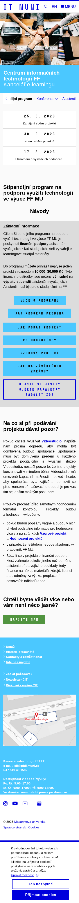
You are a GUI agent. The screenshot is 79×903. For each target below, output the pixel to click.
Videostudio (51, 441)
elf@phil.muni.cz (26, 765)
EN (54, 7)
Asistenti (69, 99)
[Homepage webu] (21, 7)
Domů (10, 646)
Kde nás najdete (18, 662)
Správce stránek (14, 827)
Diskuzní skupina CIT (22, 685)
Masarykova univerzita (29, 821)
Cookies (34, 827)
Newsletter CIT (17, 679)
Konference (45, 99)
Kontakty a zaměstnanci (24, 656)
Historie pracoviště (20, 651)
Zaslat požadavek (19, 674)
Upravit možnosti (22, 875)
